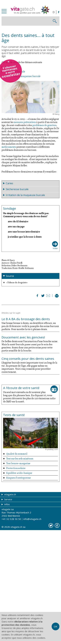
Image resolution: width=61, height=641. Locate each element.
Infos (7, 504)
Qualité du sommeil (16, 454)
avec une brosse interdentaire (24, 231)
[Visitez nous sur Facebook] (57, 525)
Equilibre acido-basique (19, 473)
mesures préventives (25, 122)
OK (55, 626)
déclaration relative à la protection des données (22, 623)
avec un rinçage (16, 226)
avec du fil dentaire (18, 221)
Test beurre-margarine (18, 463)
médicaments (9, 147)
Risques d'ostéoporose (18, 478)
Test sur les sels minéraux (19, 458)
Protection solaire (15, 468)
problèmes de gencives (44, 125)
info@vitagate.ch (32, 519)
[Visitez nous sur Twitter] (50, 525)
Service (8, 499)
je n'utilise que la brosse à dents (25, 236)
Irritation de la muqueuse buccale (23, 76)
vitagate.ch (10, 494)
